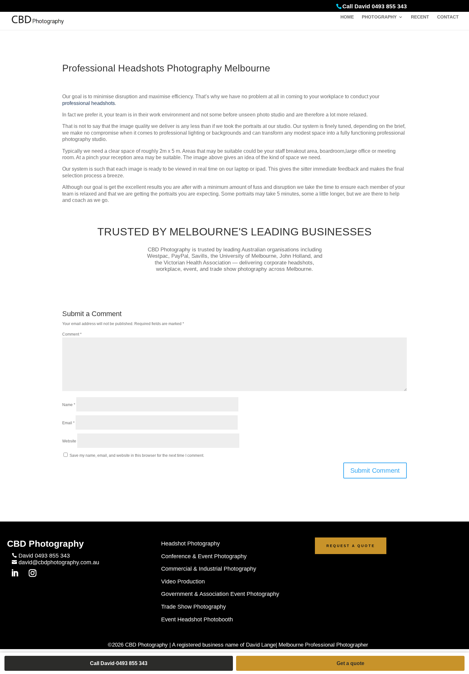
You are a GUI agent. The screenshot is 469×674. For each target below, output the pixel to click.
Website (69, 441)
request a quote (350, 546)
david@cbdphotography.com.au (59, 562)
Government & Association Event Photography (220, 594)
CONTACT (448, 17)
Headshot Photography (190, 543)
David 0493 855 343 (44, 555)
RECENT (420, 17)
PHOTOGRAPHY (379, 17)
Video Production (183, 581)
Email (68, 423)
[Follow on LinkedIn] (14, 573)
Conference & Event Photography (204, 556)
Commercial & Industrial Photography (208, 569)
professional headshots (88, 103)
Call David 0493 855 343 (374, 6)
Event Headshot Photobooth (197, 619)
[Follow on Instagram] (32, 573)
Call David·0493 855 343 (118, 663)
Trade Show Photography (193, 607)
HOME (347, 17)
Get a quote (350, 663)
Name (68, 405)
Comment (72, 334)
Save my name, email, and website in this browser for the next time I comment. (137, 455)
